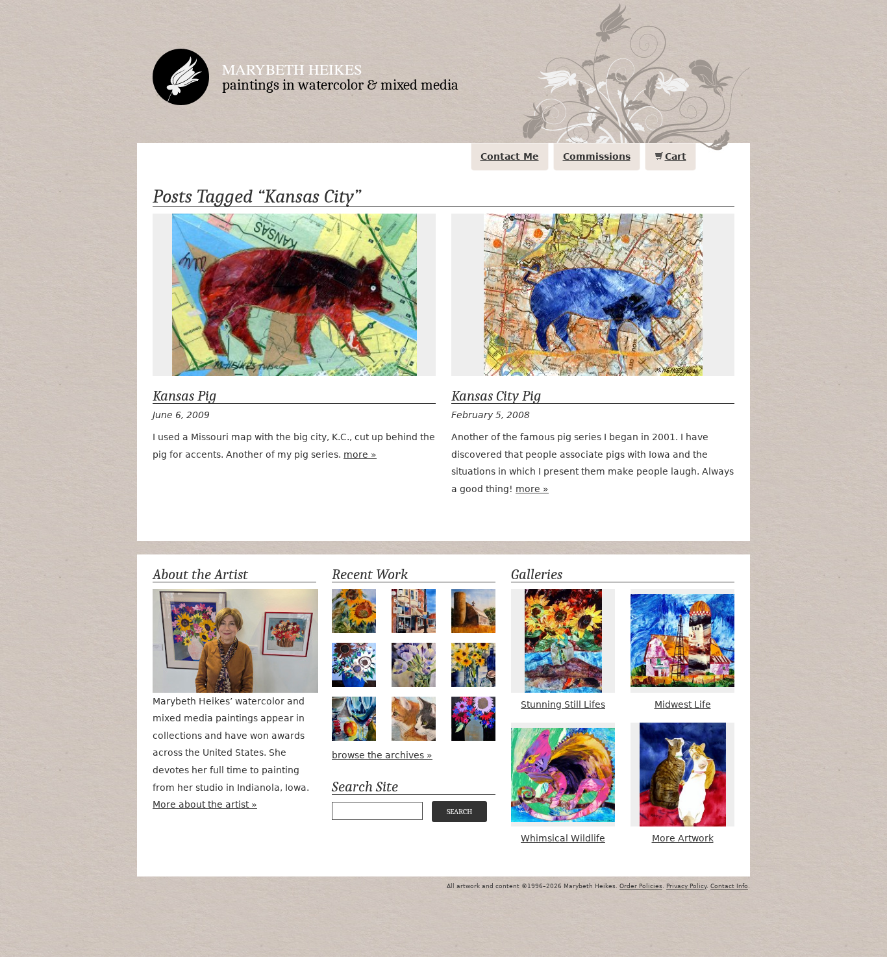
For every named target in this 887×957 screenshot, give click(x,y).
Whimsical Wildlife (563, 838)
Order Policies (640, 886)
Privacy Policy (686, 886)
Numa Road (473, 611)
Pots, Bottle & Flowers (473, 665)
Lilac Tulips (414, 665)
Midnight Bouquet (473, 719)
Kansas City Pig (592, 295)
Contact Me (510, 156)
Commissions (597, 156)
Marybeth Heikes (292, 69)
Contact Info (729, 886)
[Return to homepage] (181, 76)
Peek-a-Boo (354, 719)
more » (360, 454)
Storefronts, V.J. (414, 611)
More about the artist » (205, 804)
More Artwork (683, 838)
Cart (675, 156)
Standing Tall (354, 611)
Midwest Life (683, 704)
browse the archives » (382, 755)
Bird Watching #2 (414, 719)
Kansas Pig (294, 295)
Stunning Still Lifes (563, 704)
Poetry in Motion (354, 665)
